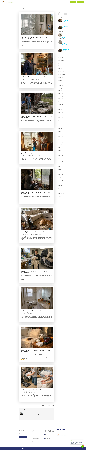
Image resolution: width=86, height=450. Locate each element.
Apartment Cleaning (48, 438)
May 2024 (60, 128)
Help (65, 2)
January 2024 (60, 134)
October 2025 (60, 101)
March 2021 (60, 188)
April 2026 (60, 91)
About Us (33, 431)
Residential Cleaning (62, 76)
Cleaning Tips (33, 40)
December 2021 (61, 174)
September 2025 (61, 103)
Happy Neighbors (35, 435)
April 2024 (60, 130)
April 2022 (60, 168)
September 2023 (61, 141)
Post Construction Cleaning (49, 431)
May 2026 (60, 90)
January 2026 (60, 96)
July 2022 (60, 163)
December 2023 (61, 136)
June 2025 (60, 107)
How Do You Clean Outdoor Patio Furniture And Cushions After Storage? (36, 117)
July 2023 (60, 144)
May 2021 (60, 185)
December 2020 (61, 193)
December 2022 (61, 155)
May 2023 (60, 147)
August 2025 (60, 104)
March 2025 (60, 112)
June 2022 (60, 164)
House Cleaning (39, 155)
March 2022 (60, 169)
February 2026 (60, 95)
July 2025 (60, 106)
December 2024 (61, 117)
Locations (54, 2)
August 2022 (60, 161)
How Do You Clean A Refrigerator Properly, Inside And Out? (35, 77)
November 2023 (61, 137)
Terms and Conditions (35, 438)
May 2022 (60, 166)
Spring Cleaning (61, 77)
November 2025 (61, 99)
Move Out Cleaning (61, 68)
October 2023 (60, 139)
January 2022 (60, 172)
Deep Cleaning (61, 60)
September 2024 (61, 122)
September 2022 (61, 160)
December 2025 (61, 98)
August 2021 (60, 180)
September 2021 (61, 179)
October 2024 (60, 120)
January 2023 (60, 153)
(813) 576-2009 (21, 430)
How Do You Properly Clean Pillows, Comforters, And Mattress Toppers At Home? (35, 390)
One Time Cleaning (61, 70)
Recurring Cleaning (61, 74)
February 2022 (60, 171)
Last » (53, 405)
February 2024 (60, 133)
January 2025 (60, 115)
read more (22, 46)
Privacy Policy (34, 437)
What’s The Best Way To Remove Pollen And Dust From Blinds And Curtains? (36, 153)
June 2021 (60, 183)
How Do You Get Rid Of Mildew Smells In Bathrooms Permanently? (35, 311)
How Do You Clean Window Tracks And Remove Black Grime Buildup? (35, 193)
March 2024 (60, 131)
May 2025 (60, 109)
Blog (62, 2)
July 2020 (60, 196)
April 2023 (60, 149)
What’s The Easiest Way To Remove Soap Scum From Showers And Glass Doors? (35, 37)
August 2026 (60, 85)
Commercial (49, 2)
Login (68, 2)
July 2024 (60, 125)
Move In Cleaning (61, 66)
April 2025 (60, 110)
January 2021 (60, 191)
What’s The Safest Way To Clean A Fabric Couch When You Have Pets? (37, 232)
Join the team (34, 434)
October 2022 (60, 158)
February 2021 (60, 190)
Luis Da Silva (24, 40)
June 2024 (60, 126)
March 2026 (60, 93)
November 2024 (61, 118)
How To (37, 40)
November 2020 (61, 195)
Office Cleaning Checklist (36, 443)
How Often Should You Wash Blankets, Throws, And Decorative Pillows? (34, 272)
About (59, 2)
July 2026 (60, 87)
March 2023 (60, 150)
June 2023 (60, 145)
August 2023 (60, 142)
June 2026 (60, 88)
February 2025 (60, 114)
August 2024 (60, 123)
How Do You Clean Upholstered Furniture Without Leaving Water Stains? (36, 351)
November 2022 (61, 156)
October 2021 (60, 177)
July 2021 (59, 182)
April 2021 (60, 187)
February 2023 (60, 152)
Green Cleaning (61, 62)
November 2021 (61, 176)
